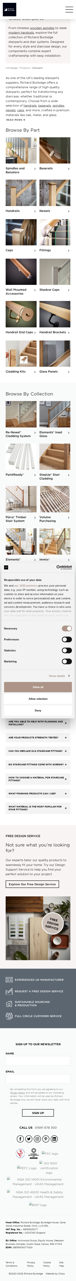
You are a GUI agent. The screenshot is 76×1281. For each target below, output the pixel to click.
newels (11, 110)
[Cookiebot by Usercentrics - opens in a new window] (56, 567)
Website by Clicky (55, 1273)
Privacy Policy (17, 1092)
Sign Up (38, 1112)
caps (20, 110)
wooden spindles (42, 28)
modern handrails (21, 32)
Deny (38, 710)
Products (25, 67)
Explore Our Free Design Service (32, 884)
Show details (57, 675)
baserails (44, 105)
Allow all (38, 687)
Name (10, 1053)
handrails (30, 105)
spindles (58, 105)
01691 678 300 (38, 1127)
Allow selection (38, 698)
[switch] (67, 639)
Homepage (11, 67)
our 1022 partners (26, 585)
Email (10, 1071)
